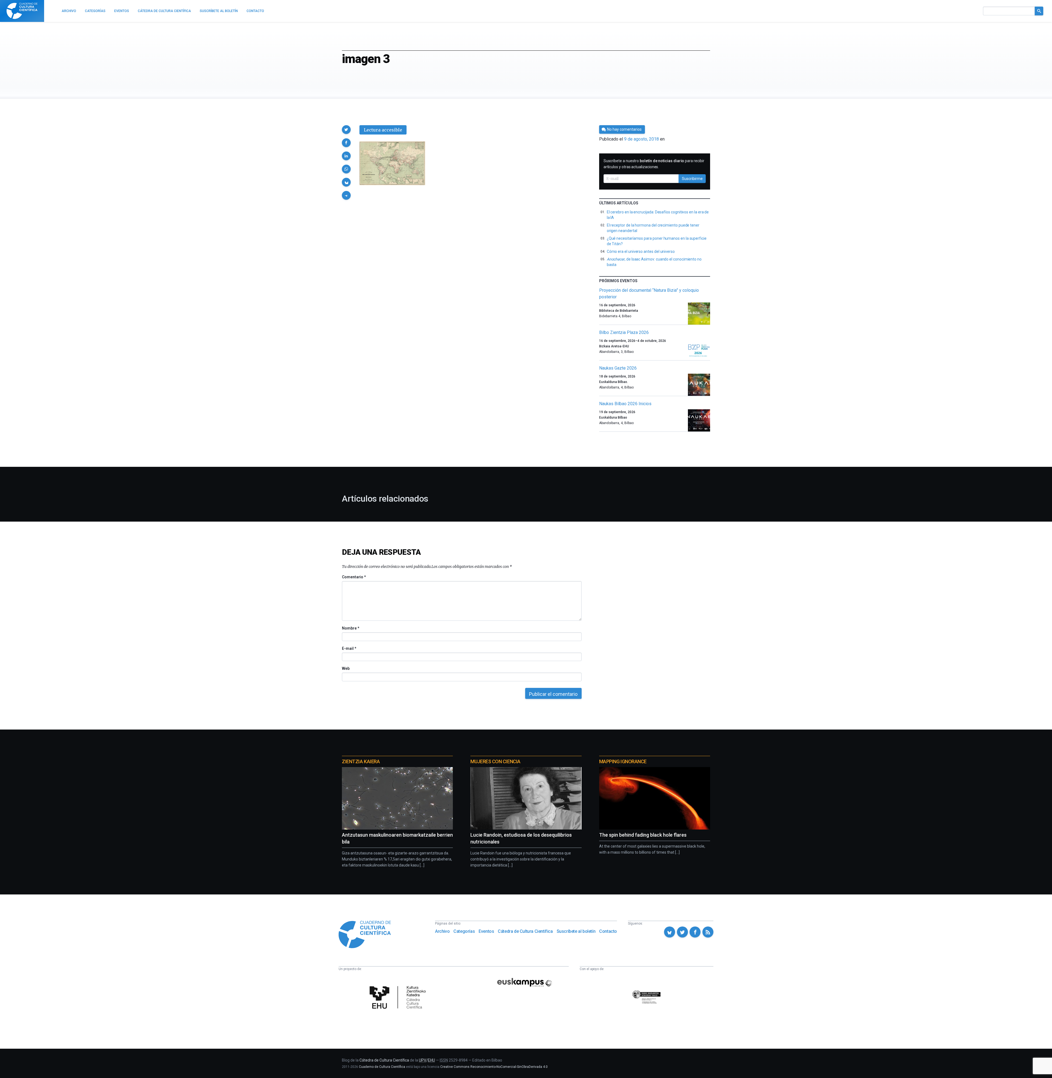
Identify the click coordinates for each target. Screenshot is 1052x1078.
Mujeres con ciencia (495, 761)
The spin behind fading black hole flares (643, 835)
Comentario (354, 577)
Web (346, 668)
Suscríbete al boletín (576, 931)
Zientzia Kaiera (361, 761)
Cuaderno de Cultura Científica (382, 1067)
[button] (346, 129)
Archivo (442, 931)
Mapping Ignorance (623, 761)
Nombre (350, 628)
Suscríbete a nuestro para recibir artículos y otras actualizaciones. (654, 164)
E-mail (349, 648)
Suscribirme (692, 178)
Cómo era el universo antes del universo (641, 251)
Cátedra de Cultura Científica (525, 931)
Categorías (464, 931)
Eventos (486, 931)
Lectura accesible (383, 130)
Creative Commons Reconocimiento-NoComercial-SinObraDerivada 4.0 (494, 1067)
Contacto (608, 931)
